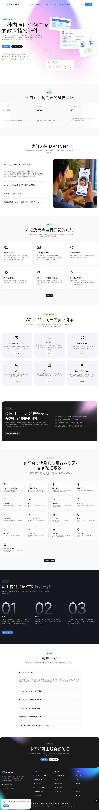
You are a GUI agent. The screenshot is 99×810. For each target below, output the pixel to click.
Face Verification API (39, 787)
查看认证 (12, 788)
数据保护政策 (64, 803)
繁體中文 (34, 806)
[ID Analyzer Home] (13, 4)
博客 (77, 787)
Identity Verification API (39, 776)
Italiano (59, 806)
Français (44, 806)
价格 (61, 4)
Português (54, 806)
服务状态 (78, 791)
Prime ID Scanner (38, 795)
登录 (82, 4)
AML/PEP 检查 (37, 783)
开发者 (56, 4)
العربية (72, 806)
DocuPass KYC (37, 779)
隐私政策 (51, 803)
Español (49, 806)
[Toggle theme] (97, 801)
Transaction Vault (38, 791)
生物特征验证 (58, 783)
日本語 (64, 806)
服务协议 (57, 803)
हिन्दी (75, 806)
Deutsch (39, 806)
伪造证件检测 (58, 787)
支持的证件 (58, 791)
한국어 (68, 806)
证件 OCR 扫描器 (59, 776)
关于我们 (78, 776)
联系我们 (67, 4)
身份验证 (57, 779)
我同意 (6, 806)
